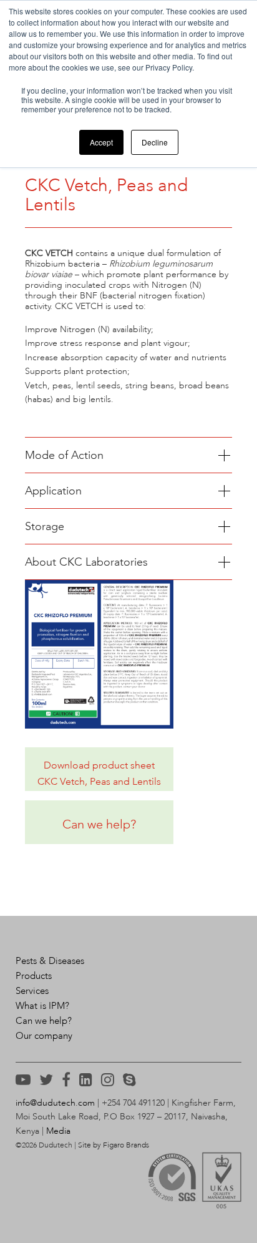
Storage (44, 526)
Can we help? (44, 1020)
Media (58, 1131)
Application (53, 491)
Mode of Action (64, 455)
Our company (44, 1035)
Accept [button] (101, 142)
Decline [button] (155, 142)
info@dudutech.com (55, 1103)
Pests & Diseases (50, 960)
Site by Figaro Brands (113, 1145)
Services (32, 990)
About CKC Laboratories (86, 562)
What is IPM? (42, 1005)
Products (34, 975)
